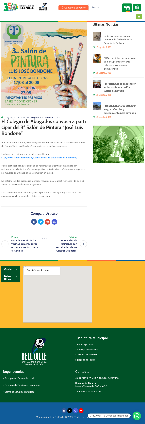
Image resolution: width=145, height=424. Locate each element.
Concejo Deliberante (87, 349)
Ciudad (8, 269)
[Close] (69, 410)
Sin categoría (32, 117)
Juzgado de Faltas (86, 359)
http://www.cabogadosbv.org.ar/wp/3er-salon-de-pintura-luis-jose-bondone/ (39, 157)
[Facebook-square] (64, 410)
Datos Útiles (7, 278)
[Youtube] (81, 410)
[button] (73, 7)
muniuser (49, 117)
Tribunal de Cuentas (87, 354)
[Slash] (44, 238)
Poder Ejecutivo (85, 344)
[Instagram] (75, 410)
